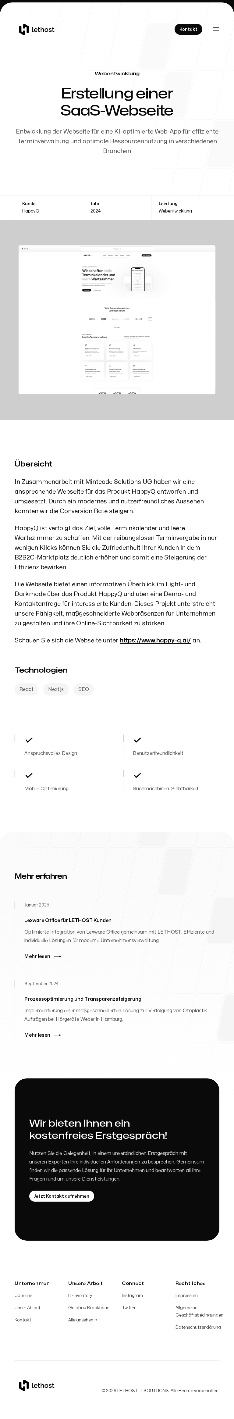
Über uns (23, 1296)
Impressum (187, 1296)
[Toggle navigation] (215, 29)
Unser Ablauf (27, 1308)
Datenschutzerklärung (198, 1327)
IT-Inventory (80, 1296)
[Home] (36, 29)
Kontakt (23, 1320)
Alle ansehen (82, 1320)
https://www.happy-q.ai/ (155, 640)
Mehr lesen (37, 956)
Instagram (132, 1296)
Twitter (129, 1308)
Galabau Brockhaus (88, 1308)
